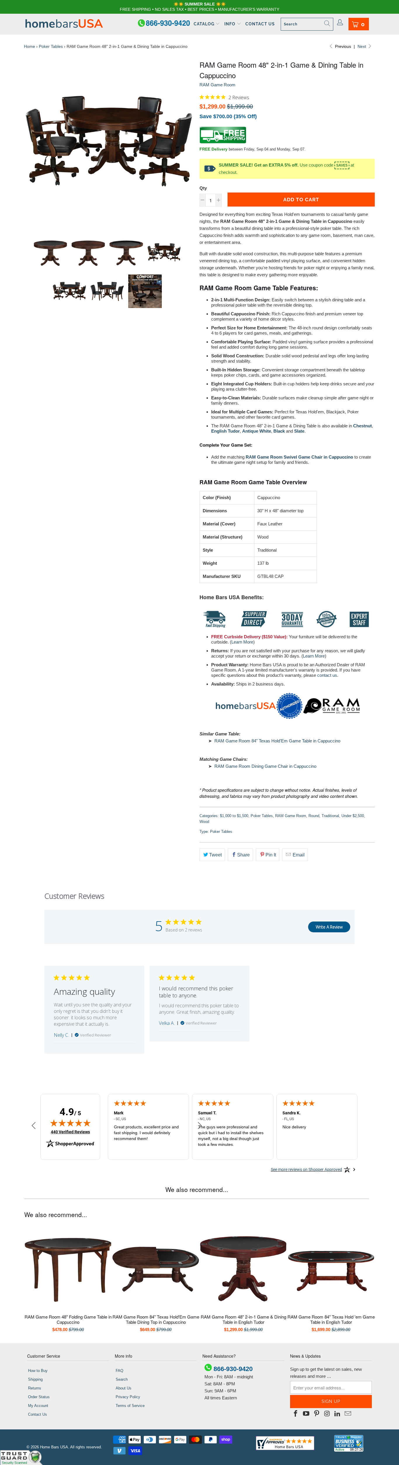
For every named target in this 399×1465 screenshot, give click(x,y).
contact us (327, 675)
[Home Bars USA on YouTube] (306, 1414)
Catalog (205, 24)
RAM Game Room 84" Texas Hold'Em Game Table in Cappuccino (277, 740)
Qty (203, 188)
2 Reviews (238, 97)
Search (122, 1379)
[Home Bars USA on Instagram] (327, 1414)
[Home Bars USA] (64, 24)
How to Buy (38, 1370)
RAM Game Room (217, 84)
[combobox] (307, 24)
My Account (38, 1405)
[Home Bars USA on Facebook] (296, 1414)
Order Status (39, 1397)
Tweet (215, 854)
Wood (204, 821)
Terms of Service (130, 1405)
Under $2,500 (352, 816)
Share (243, 854)
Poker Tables (51, 46)
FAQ (119, 1370)
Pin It (271, 854)
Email (298, 854)
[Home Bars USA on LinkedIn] (337, 1414)
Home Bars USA (54, 1447)
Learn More (242, 641)
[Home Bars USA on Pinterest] (316, 1414)
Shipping (35, 1379)
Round (313, 816)
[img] (202, 97)
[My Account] (340, 23)
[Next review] (200, 1126)
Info (230, 24)
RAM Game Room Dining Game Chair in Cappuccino (265, 766)
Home (29, 46)
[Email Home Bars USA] (348, 1414)
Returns (34, 1388)
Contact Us (260, 24)
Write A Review (329, 927)
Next (362, 46)
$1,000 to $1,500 (234, 816)
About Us (123, 1388)
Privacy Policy (128, 1397)
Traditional (330, 816)
